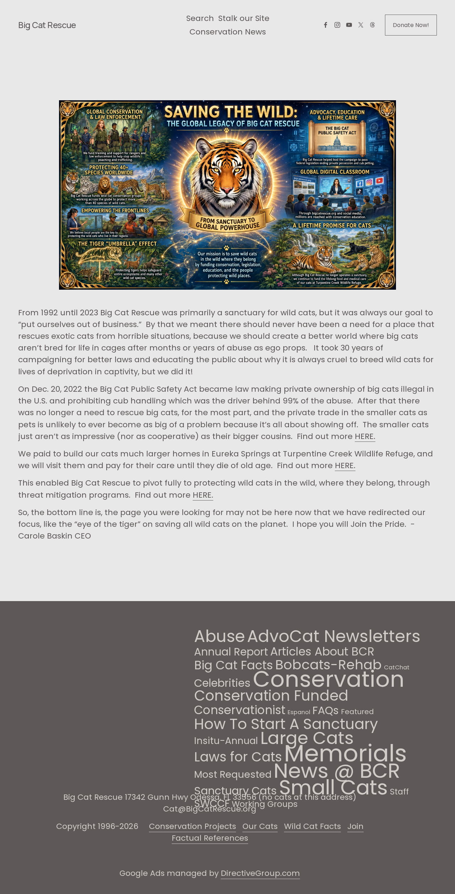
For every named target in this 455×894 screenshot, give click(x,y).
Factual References (210, 838)
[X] (360, 24)
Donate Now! (411, 25)
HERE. (365, 436)
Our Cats (260, 826)
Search (200, 18)
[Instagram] (337, 24)
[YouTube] (349, 24)
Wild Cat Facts (312, 826)
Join (355, 826)
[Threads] (372, 24)
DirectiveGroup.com (260, 873)
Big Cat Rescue (47, 25)
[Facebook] (325, 24)
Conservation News (227, 31)
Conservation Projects (192, 826)
